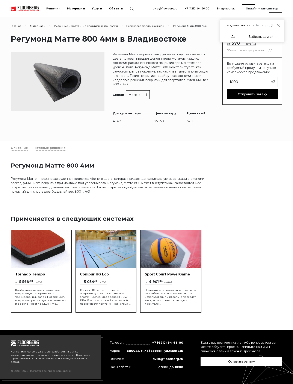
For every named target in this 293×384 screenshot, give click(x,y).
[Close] (278, 25)
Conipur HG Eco (94, 274)
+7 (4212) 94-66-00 (197, 8)
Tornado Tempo (30, 274)
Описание (19, 148)
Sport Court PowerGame (167, 274)
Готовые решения (50, 148)
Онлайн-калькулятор (262, 8)
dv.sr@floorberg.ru (165, 8)
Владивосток (226, 8)
